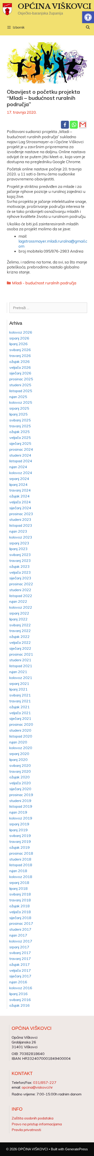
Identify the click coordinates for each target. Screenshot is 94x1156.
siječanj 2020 (20, 789)
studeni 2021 (20, 660)
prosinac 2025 (21, 379)
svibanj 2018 (20, 894)
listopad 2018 (20, 865)
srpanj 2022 (19, 613)
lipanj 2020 (18, 759)
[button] (88, 17)
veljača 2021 (20, 713)
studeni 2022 (20, 590)
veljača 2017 (20, 970)
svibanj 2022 (20, 625)
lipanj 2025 (18, 414)
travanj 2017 (20, 958)
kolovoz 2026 (20, 332)
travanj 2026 (20, 355)
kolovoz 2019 (20, 818)
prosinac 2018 (21, 853)
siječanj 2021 (20, 718)
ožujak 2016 (19, 1005)
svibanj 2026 (20, 349)
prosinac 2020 (21, 724)
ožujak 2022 (19, 636)
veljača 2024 (20, 502)
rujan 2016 (18, 982)
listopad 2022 (20, 595)
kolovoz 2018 (20, 876)
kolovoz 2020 (20, 747)
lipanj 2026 (18, 344)
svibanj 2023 (20, 554)
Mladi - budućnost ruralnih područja (44, 282)
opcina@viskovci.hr (37, 1087)
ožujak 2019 (19, 847)
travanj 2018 (20, 900)
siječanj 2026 (20, 373)
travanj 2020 (20, 771)
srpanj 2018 (19, 882)
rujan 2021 (18, 671)
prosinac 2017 (21, 923)
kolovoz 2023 (20, 537)
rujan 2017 (18, 935)
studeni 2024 (20, 455)
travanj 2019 (20, 841)
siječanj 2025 (20, 443)
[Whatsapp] (74, 125)
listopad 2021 (20, 666)
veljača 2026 (20, 367)
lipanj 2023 (18, 548)
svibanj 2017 (20, 952)
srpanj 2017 (19, 947)
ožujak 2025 (19, 431)
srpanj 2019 (19, 824)
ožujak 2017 (19, 964)
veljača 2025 (20, 437)
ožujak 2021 (19, 707)
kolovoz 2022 (20, 607)
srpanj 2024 (19, 478)
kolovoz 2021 (20, 677)
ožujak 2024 (19, 496)
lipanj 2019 (18, 830)
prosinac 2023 (21, 514)
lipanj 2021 (18, 689)
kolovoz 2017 (20, 941)
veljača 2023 (20, 572)
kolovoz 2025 (20, 402)
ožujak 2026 (19, 361)
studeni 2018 (20, 859)
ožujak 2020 (19, 777)
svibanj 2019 (20, 835)
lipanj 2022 (18, 619)
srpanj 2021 (19, 683)
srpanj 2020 (19, 753)
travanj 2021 (20, 701)
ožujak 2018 (19, 906)
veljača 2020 (20, 783)
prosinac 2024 (21, 449)
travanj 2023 (20, 560)
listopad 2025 (20, 391)
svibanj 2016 (20, 999)
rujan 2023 (18, 531)
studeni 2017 (20, 929)
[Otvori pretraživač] (88, 27)
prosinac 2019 (21, 794)
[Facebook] (65, 125)
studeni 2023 (20, 519)
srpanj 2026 (19, 338)
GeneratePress (76, 1149)
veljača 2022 (20, 642)
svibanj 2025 (20, 420)
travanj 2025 (20, 426)
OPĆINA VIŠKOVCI (54, 6)
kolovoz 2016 (20, 988)
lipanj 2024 (18, 484)
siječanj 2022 (20, 648)
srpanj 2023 (19, 543)
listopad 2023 (20, 525)
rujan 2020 (18, 742)
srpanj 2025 (19, 408)
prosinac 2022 (21, 584)
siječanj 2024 (20, 508)
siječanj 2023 (20, 578)
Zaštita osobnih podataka (32, 1118)
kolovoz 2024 (20, 472)
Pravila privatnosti (26, 1129)
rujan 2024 (18, 467)
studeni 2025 (20, 385)
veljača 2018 (20, 912)
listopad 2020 (20, 736)
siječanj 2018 (20, 917)
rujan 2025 (18, 396)
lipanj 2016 (18, 993)
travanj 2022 (20, 630)
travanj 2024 (20, 490)
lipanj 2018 (18, 888)
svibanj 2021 (20, 695)
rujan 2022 (18, 601)
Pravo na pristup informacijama (37, 1124)
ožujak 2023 (19, 566)
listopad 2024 (20, 461)
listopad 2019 (20, 806)
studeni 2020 (20, 730)
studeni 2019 (20, 800)
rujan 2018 (18, 870)
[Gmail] (83, 125)
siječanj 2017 (20, 976)
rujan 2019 (18, 812)
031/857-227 (44, 1082)
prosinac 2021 (21, 654)
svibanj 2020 (20, 765)
